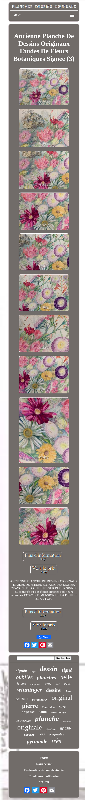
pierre (30, 705)
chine (68, 691)
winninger (29, 689)
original (62, 697)
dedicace (67, 721)
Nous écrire (44, 764)
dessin (49, 669)
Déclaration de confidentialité (44, 770)
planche (47, 719)
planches (46, 677)
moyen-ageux (39, 699)
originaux (28, 711)
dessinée (50, 729)
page (33, 671)
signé (67, 670)
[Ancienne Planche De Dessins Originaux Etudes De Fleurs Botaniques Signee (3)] (44, 87)
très (56, 740)
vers (42, 734)
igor (57, 684)
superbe (29, 734)
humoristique (58, 712)
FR (47, 782)
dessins (53, 690)
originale (29, 727)
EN (41, 782)
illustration (48, 707)
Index (44, 757)
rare (62, 706)
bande (43, 711)
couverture (24, 721)
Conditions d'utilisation (43, 776)
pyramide (37, 741)
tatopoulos (35, 684)
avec (48, 683)
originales (56, 734)
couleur (22, 699)
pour (67, 683)
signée (21, 670)
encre (65, 728)
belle (66, 677)
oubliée (24, 677)
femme (21, 683)
